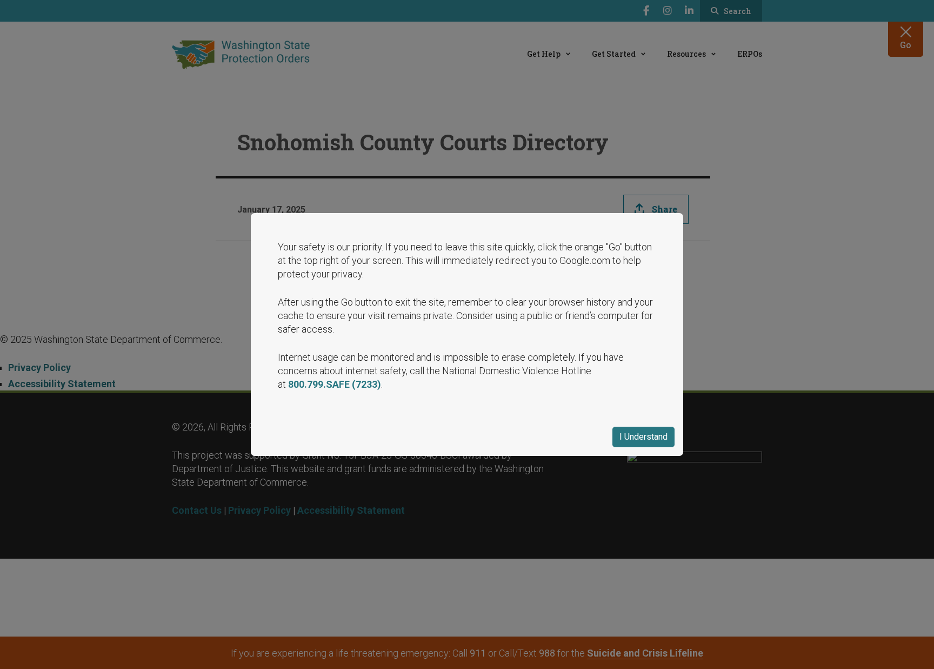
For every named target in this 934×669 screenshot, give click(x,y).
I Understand (643, 437)
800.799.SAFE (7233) (334, 384)
